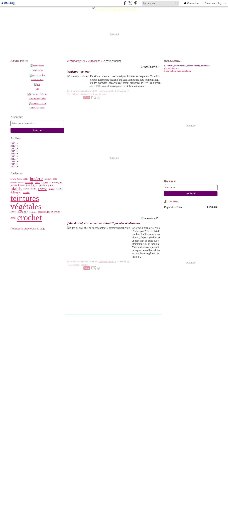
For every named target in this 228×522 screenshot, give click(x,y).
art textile (55, 212)
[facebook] (125, 3)
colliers (48, 179)
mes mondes (44, 212)
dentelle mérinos (17, 182)
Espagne (23, 211)
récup (13, 217)
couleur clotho (30, 189)
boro (45, 182)
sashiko (59, 189)
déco (37, 182)
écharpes (16, 192)
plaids (16, 189)
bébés (13, 179)
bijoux (34, 185)
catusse (13, 212)
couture (33, 212)
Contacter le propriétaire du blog (28, 228)
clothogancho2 (76, 61)
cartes (51, 185)
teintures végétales (26, 202)
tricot (42, 189)
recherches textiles (20, 185)
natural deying (56, 182)
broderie (36, 179)
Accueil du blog (171, 68)
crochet (29, 217)
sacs (55, 179)
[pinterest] (136, 3)
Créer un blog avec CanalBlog (177, 71)
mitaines (43, 185)
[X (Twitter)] (130, 3)
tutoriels (29, 182)
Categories (94, 61)
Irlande (51, 189)
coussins (26, 193)
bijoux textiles (22, 179)
